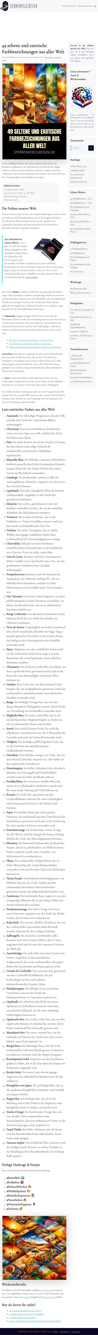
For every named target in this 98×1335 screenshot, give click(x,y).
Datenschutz (64, 1331)
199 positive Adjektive (79, 331)
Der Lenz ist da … (77, 271)
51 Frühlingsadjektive (78, 248)
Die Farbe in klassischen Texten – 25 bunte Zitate (31, 340)
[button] (95, 6)
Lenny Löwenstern (79, 114)
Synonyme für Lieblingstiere (81, 377)
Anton (26, 1297)
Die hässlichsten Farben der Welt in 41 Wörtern (30, 343)
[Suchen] (91, 148)
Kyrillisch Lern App (78, 288)
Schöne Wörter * (69, 6)
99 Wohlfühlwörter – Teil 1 (81, 198)
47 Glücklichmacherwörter (81, 381)
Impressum (75, 1331)
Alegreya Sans (48, 1297)
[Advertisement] (49, 26)
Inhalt (55, 1331)
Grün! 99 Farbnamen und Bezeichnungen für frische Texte (35, 1321)
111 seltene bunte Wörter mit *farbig (25, 1310)
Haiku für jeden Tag (78, 181)
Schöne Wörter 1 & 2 (78, 166)
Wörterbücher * (85, 6)
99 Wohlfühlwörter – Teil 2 (81, 203)
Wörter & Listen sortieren (80, 292)
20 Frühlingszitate (77, 253)
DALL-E (46, 1290)
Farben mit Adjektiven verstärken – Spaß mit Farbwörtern (35, 347)
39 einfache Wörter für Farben (22, 1317)
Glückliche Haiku (77, 170)
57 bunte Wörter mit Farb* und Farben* (27, 1314)
